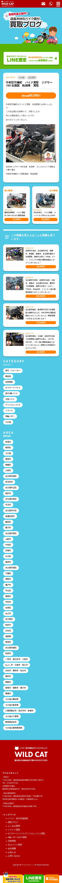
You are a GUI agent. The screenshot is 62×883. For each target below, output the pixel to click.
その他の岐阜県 (11, 705)
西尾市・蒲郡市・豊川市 (15, 688)
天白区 (8, 631)
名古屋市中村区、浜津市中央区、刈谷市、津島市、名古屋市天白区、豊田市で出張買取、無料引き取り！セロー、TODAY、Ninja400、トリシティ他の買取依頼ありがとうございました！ (41, 286)
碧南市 (8, 596)
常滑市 (8, 442)
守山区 (8, 590)
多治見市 (9, 482)
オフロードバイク (12, 388)
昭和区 (8, 447)
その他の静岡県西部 (13, 728)
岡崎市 (8, 682)
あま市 (8, 613)
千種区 (8, 573)
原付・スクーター (12, 370)
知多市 (8, 625)
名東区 (8, 608)
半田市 (8, 602)
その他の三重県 (11, 716)
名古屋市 (31, 78)
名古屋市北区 (11, 488)
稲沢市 (8, 493)
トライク (9, 410)
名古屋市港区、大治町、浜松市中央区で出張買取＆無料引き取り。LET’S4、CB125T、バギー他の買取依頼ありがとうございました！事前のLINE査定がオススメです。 (40, 342)
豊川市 (8, 527)
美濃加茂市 (10, 516)
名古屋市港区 (11, 568)
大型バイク (10, 399)
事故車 (8, 376)
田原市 (8, 653)
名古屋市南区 (11, 476)
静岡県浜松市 (11, 722)
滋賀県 (8, 636)
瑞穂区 (8, 465)
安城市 (8, 550)
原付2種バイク (11, 393)
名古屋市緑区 (11, 648)
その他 (21, 78)
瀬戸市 (8, 585)
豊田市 (8, 676)
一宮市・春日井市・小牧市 (16, 659)
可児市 (8, 505)
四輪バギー (10, 416)
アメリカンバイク (12, 405)
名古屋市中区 (11, 510)
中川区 (8, 556)
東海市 (8, 642)
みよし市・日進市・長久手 (16, 665)
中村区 (8, 545)
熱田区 (8, 522)
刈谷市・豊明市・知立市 (15, 670)
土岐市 (8, 539)
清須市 (8, 459)
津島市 (8, 579)
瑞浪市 (8, 562)
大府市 (8, 470)
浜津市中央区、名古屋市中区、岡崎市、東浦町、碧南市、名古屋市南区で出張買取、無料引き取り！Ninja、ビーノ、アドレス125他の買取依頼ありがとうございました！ (41, 257)
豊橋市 (8, 693)
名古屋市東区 (11, 499)
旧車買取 (9, 382)
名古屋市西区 (11, 533)
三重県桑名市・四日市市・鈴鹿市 (19, 711)
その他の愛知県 (11, 699)
